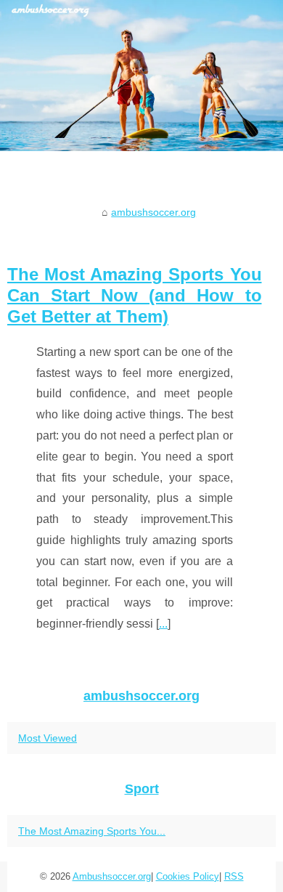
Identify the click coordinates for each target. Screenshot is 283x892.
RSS (234, 876)
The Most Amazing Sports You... (91, 831)
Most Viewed (47, 738)
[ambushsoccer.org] (141, 75)
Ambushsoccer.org (112, 876)
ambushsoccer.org (153, 212)
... (163, 623)
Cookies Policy (187, 876)
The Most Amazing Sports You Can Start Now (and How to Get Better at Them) (134, 295)
